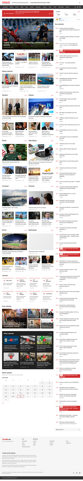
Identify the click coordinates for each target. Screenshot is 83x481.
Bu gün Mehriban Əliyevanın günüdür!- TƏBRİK (40, 2)
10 (5, 389)
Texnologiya (61, 7)
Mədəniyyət (68, 443)
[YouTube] (80, 7)
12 (20, 389)
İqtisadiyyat (38, 7)
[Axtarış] (79, 2)
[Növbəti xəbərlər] (53, 83)
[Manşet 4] (26, 50)
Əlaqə (23, 443)
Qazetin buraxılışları (26, 446)
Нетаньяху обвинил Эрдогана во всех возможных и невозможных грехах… (34, 298)
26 (20, 396)
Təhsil (54, 7)
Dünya (26, 7)
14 (35, 389)
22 (42, 393)
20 (27, 393)
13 (27, 389)
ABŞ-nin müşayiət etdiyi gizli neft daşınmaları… (8, 284)
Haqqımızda (24, 441)
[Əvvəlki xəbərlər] (3, 83)
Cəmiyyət (45, 7)
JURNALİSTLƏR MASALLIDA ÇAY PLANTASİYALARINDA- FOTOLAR (47, 285)
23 (49, 393)
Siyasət (16, 7)
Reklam (23, 444)
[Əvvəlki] (50, 13)
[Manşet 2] (24, 50)
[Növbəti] (52, 13)
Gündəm (11, 7)
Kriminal (32, 7)
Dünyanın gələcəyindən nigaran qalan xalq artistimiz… (21, 298)
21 (35, 393)
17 (5, 393)
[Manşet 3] (25, 50)
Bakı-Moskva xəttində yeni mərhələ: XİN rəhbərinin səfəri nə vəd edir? (47, 298)
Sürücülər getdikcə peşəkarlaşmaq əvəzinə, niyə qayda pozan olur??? (33, 285)
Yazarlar (67, 7)
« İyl (3, 402)
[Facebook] (75, 7)
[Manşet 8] (31, 50)
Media (22, 7)
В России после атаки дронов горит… (20, 2)
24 (5, 396)
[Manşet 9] (32, 50)
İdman (50, 7)
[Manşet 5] (27, 50)
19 (20, 393)
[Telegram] (78, 7)
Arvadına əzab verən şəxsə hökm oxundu (7, 297)
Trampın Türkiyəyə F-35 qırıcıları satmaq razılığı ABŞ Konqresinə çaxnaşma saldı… (21, 285)
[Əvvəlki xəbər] (4, 34)
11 (13, 389)
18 (13, 393)
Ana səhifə (5, 7)
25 (13, 396)
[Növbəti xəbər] (51, 34)
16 (49, 389)
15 (42, 389)
